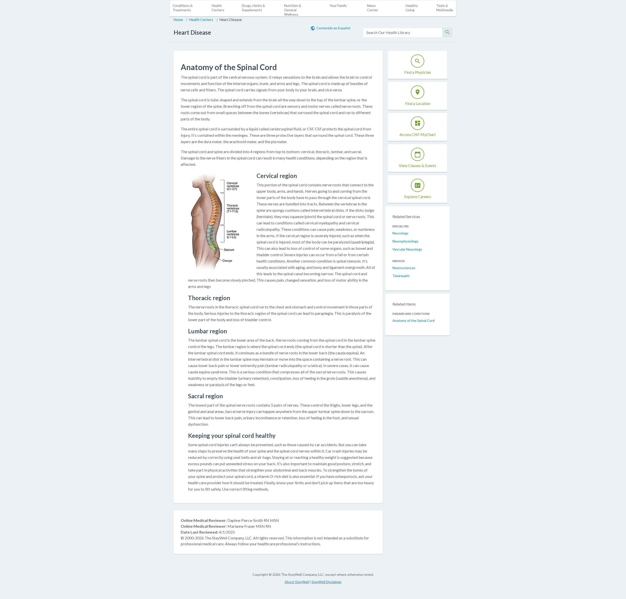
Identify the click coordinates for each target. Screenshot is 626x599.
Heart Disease (231, 20)
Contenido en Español (333, 28)
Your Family (338, 5)
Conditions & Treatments (183, 7)
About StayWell (297, 582)
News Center (372, 7)
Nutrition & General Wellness (292, 9)
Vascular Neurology (407, 249)
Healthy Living (412, 7)
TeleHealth (401, 276)
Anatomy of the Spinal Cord (413, 320)
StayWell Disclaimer (327, 582)
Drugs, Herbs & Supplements (253, 7)
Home (178, 20)
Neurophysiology (405, 241)
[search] (402, 33)
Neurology (400, 233)
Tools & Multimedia (444, 7)
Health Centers (218, 7)
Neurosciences (403, 268)
